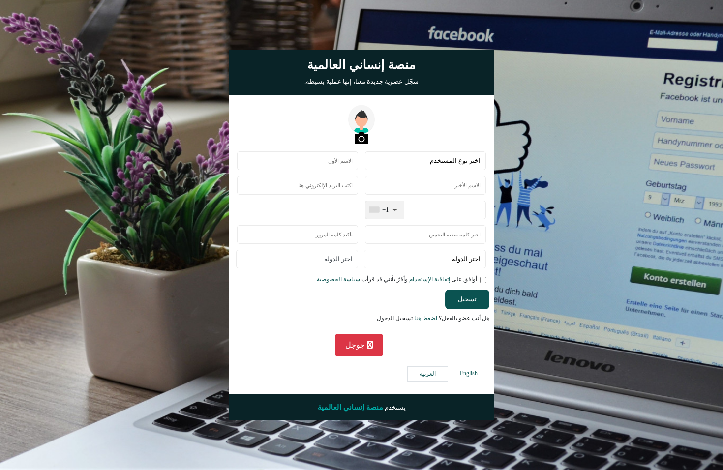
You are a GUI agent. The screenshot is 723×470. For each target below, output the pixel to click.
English (469, 373)
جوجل (356, 345)
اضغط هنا (425, 318)
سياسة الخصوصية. (337, 279)
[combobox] (384, 210)
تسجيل (467, 299)
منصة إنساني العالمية (350, 407)
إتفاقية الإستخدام (429, 279)
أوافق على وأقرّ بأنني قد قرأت (396, 279)
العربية (428, 373)
